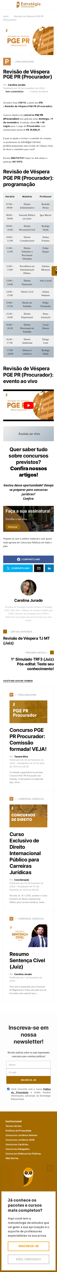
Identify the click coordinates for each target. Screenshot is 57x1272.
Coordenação (21, 879)
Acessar (12, 526)
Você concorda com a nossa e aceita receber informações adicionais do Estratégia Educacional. (31, 1094)
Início (6, 16)
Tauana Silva (21, 756)
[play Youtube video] (28, 405)
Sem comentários (15, 91)
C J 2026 (20, 1139)
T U (14, 1126)
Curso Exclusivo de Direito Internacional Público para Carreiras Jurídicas (25, 853)
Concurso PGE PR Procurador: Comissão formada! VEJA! (28, 739)
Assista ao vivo (29, 434)
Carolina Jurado (16, 84)
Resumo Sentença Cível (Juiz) (27, 960)
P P (18, 1130)
